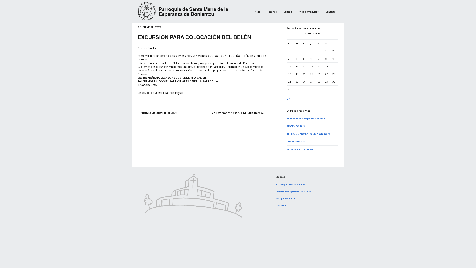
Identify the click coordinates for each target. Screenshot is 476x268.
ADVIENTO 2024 (296, 126)
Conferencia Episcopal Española (293, 191)
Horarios (272, 11)
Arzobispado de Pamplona (290, 184)
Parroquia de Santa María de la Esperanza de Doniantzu (193, 11)
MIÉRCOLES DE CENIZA (300, 149)
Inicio (257, 11)
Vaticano (281, 205)
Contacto (330, 11)
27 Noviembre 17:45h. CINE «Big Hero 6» (238, 113)
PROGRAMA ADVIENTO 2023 (159, 113)
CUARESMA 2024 (296, 141)
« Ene (290, 99)
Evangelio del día (285, 198)
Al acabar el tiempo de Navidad (306, 118)
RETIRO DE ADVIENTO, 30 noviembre (308, 133)
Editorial (288, 11)
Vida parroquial (308, 11)
